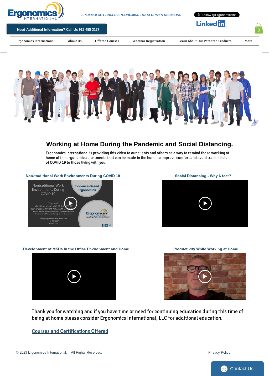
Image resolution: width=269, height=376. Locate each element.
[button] (258, 28)
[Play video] (70, 203)
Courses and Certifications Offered (70, 331)
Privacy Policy (219, 352)
